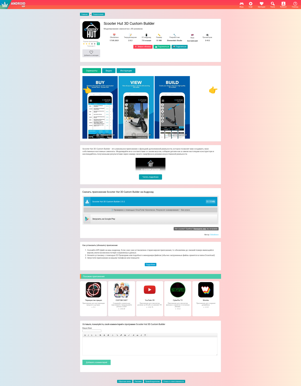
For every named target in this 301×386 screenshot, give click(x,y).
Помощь (295, 7)
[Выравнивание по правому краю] (108, 335)
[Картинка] (125, 335)
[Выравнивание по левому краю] (100, 335)
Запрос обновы (143, 46)
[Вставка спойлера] (145, 335)
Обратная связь (125, 381)
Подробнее (150, 264)
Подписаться (162, 46)
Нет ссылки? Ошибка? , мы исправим (196, 229)
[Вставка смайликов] (113, 335)
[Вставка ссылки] (117, 335)
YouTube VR (149, 300)
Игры (242, 7)
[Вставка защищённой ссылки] (121, 335)
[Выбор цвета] (129, 335)
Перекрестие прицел (93, 300)
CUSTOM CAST (122, 300)
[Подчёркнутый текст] (92, 335)
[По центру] (104, 335)
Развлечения (98, 14)
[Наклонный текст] (88, 335)
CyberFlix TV (178, 300)
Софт (251, 7)
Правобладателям (152, 381)
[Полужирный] (85, 335)
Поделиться (179, 46)
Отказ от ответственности (173, 381)
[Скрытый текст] (134, 335)
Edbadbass (214, 235)
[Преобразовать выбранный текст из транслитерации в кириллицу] (141, 335)
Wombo (206, 300)
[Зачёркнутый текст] (96, 335)
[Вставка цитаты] (137, 335)
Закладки (261, 7)
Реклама (138, 381)
